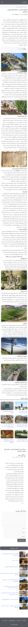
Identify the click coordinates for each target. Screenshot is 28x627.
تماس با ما (4, 620)
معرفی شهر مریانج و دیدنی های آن (8, 412)
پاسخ (22, 503)
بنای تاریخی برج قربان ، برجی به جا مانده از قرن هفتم (10, 606)
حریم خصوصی (12, 620)
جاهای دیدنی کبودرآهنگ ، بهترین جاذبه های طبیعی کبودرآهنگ (8, 441)
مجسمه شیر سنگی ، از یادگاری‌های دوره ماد (10, 599)
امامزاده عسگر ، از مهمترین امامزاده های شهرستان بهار (22, 425)
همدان (18, 7)
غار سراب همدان (15, 560)
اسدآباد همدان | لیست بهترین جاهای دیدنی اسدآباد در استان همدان (7, 426)
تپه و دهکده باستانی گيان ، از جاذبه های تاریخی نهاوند (11, 580)
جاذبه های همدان (14, 74)
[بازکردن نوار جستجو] (2, 2)
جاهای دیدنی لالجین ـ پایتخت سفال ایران (23, 412)
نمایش (20, 49)
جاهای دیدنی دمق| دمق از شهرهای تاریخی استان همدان (10, 554)
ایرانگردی (21, 7)
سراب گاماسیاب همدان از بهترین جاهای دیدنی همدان (21, 440)
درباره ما (19, 620)
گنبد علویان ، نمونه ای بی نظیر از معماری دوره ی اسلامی (9, 574)
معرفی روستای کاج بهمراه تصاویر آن (11, 567)
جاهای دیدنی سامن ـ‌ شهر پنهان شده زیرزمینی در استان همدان (11, 587)
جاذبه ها (25, 7)
